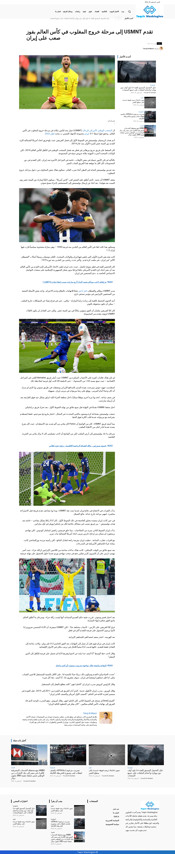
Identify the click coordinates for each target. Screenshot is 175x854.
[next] (117, 18)
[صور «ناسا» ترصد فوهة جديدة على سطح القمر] (150, 102)
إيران (86, 133)
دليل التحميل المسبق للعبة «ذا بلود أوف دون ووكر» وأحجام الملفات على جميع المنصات (138, 88)
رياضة (159, 43)
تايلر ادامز (83, 291)
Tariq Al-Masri (148, 48)
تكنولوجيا (152, 85)
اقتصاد (142, 125)
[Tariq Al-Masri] (161, 49)
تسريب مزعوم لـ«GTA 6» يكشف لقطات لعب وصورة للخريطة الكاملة (132, 116)
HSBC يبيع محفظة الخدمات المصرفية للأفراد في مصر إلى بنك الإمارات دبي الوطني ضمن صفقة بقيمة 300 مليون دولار (68, 18)
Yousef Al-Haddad (150, 92)
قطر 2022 (49, 133)
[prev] (120, 18)
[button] (129, 11)
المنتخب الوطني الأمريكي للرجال (97, 130)
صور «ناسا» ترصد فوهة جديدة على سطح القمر (93, 18)
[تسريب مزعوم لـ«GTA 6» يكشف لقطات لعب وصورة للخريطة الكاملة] (150, 116)
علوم (142, 97)
